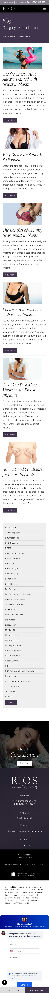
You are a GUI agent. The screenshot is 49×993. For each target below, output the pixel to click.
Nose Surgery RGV (13, 650)
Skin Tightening (12, 686)
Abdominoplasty (12, 533)
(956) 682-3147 (22, 903)
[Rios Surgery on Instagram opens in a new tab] (19, 845)
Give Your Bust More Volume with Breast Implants (20, 390)
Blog (12, 36)
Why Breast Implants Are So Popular (23, 157)
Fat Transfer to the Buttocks (18, 594)
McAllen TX (10, 630)
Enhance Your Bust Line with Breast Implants (22, 311)
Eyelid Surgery (11, 584)
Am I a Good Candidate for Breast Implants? (22, 471)
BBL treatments (12, 538)
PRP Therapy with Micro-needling (20, 671)
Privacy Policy (29, 864)
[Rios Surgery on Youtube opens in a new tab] (29, 845)
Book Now (8, 2)
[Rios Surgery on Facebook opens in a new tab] (24, 845)
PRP (7, 666)
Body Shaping (11, 543)
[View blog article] (22, 58)
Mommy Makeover (13, 645)
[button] (4, 982)
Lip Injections (11, 620)
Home (5, 36)
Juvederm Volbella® (14, 604)
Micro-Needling (12, 640)
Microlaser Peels (13, 635)
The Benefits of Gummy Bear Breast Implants (22, 232)
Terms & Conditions (13, 864)
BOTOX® (9, 548)
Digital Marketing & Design (27, 874)
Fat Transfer (10, 589)
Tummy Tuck (11, 691)
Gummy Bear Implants (15, 599)
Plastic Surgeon (12, 655)
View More (10, 120)
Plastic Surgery (12, 661)
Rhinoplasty (10, 676)
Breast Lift (10, 563)
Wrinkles (9, 696)
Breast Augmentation (15, 553)
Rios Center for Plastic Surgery (19, 681)
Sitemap (40, 864)
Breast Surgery (12, 568)
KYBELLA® (10, 609)
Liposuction (10, 625)
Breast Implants (26, 36)
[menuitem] (19, 845)
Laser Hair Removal (14, 615)
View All (11, 703)
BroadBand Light (12, 574)
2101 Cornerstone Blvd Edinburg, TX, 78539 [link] (24, 802)
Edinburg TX (10, 579)
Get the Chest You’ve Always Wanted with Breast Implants (20, 79)
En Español (21, 2)
